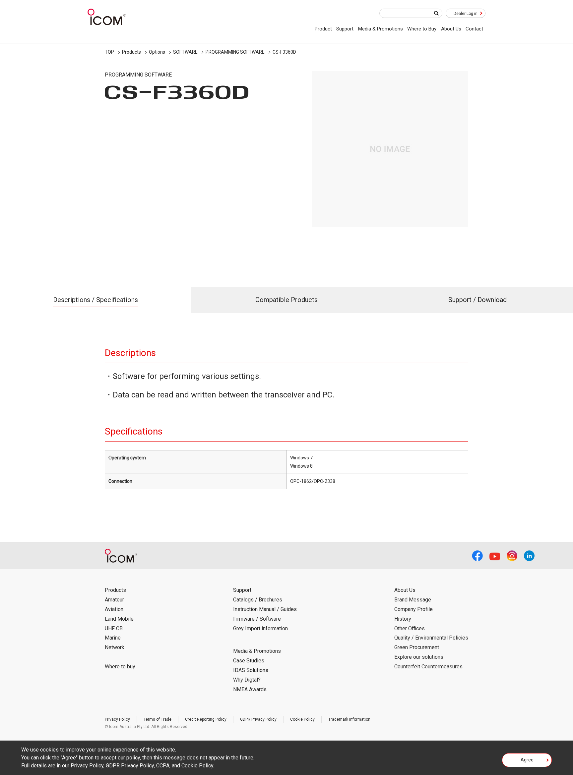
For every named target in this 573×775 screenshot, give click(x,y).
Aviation (114, 609)
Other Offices (409, 628)
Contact (474, 29)
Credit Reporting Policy (205, 719)
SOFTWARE (185, 52)
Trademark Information (349, 719)
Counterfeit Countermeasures (428, 666)
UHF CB (114, 628)
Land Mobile (119, 619)
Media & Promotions (380, 29)
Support (344, 29)
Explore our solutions (418, 657)
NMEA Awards (250, 689)
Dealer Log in (466, 13)
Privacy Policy (117, 719)
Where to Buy (421, 29)
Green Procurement (416, 647)
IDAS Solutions (250, 670)
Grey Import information (260, 628)
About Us (451, 29)
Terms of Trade (157, 719)
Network (114, 647)
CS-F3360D (284, 52)
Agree (527, 759)
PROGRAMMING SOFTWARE (235, 52)
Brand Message (412, 599)
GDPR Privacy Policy (258, 719)
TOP (109, 52)
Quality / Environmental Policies (431, 638)
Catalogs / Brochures (257, 599)
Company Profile (413, 609)
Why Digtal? (247, 680)
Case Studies (248, 660)
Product (323, 29)
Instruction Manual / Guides (265, 609)
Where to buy (120, 666)
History (402, 619)
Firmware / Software (257, 619)
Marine (113, 638)
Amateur (114, 599)
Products (131, 52)
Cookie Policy (302, 719)
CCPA (162, 765)
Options (157, 52)
